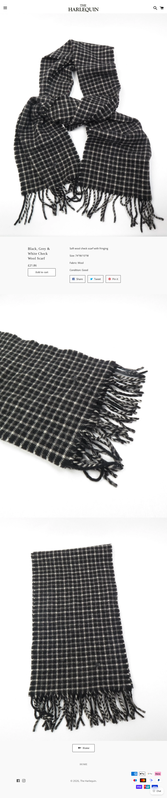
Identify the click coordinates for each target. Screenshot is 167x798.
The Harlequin (88, 780)
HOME (83, 764)
